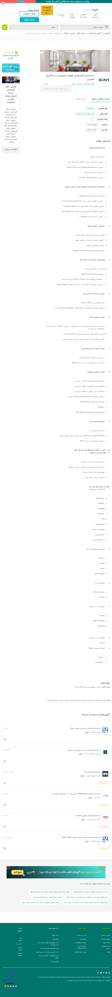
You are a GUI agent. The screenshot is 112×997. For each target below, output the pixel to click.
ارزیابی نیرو (83, 939)
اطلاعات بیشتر (11, 149)
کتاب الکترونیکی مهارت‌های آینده (49, 948)
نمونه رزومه (55, 939)
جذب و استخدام (81, 935)
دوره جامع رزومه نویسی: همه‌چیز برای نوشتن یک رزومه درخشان (87, 897)
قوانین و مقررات (54, 961)
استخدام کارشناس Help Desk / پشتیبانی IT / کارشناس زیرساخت (76, 794)
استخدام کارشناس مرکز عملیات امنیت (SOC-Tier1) (81, 837)
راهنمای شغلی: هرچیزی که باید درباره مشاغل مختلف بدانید (41, 902)
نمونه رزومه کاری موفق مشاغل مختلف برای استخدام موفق (49, 892)
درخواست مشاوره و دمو (47, 10)
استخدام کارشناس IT (92, 772)
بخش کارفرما (29, 19)
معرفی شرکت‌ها (83, 15)
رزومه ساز (8, 52)
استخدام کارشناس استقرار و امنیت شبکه (85, 728)
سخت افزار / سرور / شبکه (74, 33)
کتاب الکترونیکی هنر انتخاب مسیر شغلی (47, 952)
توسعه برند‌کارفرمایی (80, 943)
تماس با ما (19, 944)
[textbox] (52, 27)
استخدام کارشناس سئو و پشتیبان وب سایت (83, 750)
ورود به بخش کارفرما (80, 952)
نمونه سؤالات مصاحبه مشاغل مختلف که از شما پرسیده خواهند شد (86, 902)
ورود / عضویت (29, 13)
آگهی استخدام (95, 15)
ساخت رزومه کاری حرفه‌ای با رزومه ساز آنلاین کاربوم (90, 892)
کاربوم (107, 33)
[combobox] (34, 27)
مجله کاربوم (72, 15)
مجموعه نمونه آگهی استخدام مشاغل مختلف (47, 897)
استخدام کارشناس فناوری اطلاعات (88, 815)
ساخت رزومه (106, 943)
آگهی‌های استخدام (99, 714)
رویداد (108, 952)
